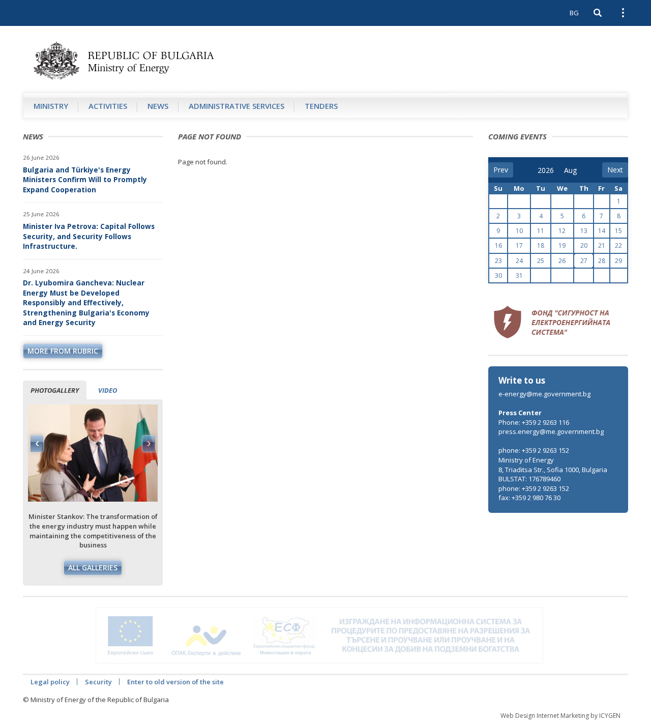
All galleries (92, 567)
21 (601, 245)
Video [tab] (107, 390)
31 (519, 275)
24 (519, 260)
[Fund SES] (551, 320)
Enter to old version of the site (175, 681)
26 (562, 260)
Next (148, 443)
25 (540, 260)
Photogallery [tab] (55, 390)
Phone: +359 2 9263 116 (533, 422)
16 (498, 245)
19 (562, 245)
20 (583, 245)
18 (540, 245)
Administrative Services (236, 106)
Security (98, 681)
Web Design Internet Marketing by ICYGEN (560, 715)
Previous (37, 443)
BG (574, 12)
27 (583, 260)
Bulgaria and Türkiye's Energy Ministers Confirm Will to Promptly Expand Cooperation (85, 179)
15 (618, 230)
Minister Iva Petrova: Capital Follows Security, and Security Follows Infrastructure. (89, 236)
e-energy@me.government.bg (544, 393)
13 (583, 230)
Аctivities (107, 106)
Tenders (321, 106)
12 (562, 230)
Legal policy (50, 681)
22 (618, 245)
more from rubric (62, 351)
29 (618, 260)
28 (601, 260)
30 (498, 275)
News (157, 106)
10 (519, 230)
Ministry (51, 106)
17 (519, 245)
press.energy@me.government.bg (551, 431)
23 (498, 260)
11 (540, 230)
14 (601, 230)
